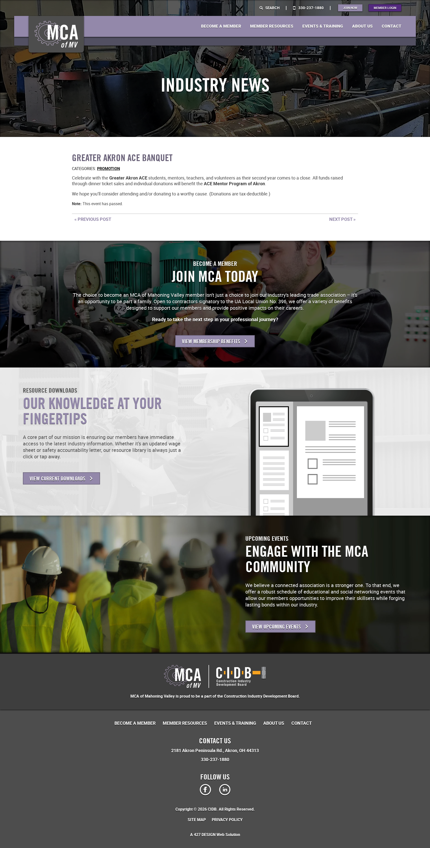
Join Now (350, 8)
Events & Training (322, 26)
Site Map (197, 820)
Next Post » (342, 219)
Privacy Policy (227, 820)
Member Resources (271, 26)
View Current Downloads (58, 478)
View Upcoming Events (277, 626)
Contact (391, 26)
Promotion (108, 168)
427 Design (204, 834)
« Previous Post (92, 219)
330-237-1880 (310, 7)
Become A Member (221, 26)
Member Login (385, 8)
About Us (362, 26)
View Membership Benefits (211, 341)
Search (272, 7)
